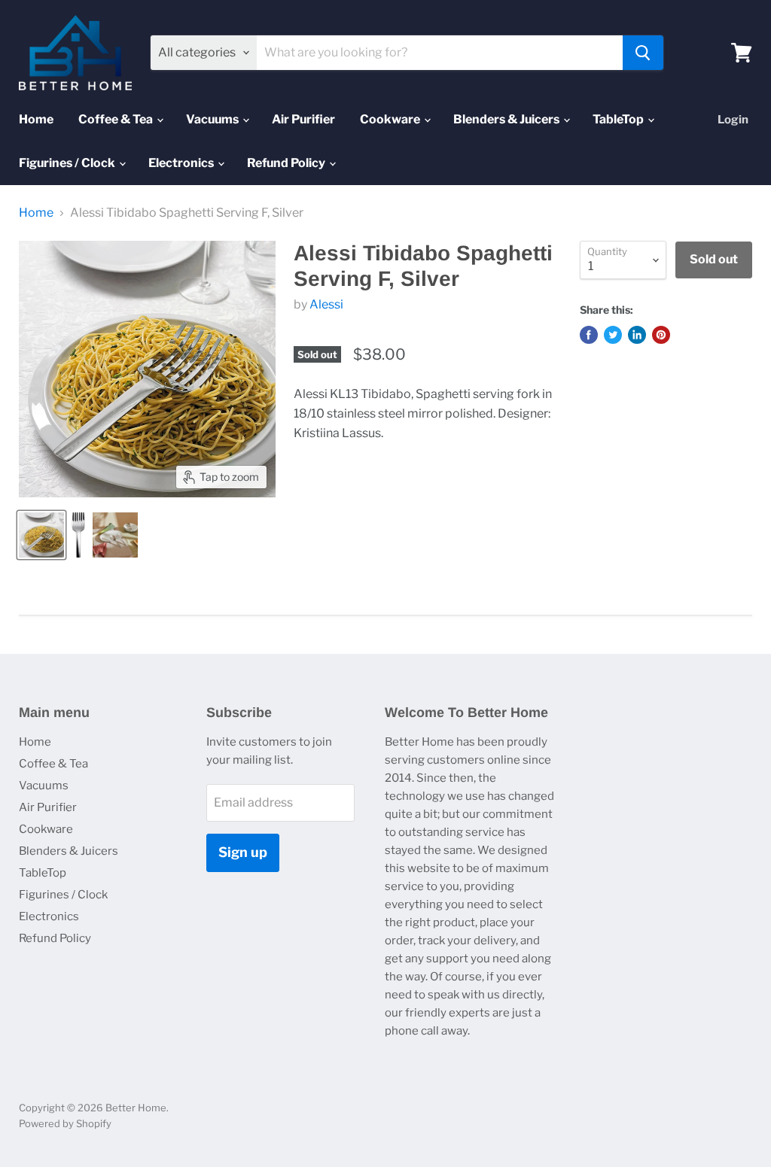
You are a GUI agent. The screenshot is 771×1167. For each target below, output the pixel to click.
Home (36, 119)
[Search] (643, 52)
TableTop (619, 119)
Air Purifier (303, 119)
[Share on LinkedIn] (637, 335)
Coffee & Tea (116, 119)
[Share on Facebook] (589, 335)
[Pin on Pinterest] (661, 335)
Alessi (326, 304)
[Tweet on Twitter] (613, 335)
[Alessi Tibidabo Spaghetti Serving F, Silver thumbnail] (41, 535)
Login (733, 119)
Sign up (242, 852)
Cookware (391, 119)
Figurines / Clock (68, 163)
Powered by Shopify (65, 1123)
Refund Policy (287, 163)
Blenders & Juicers (507, 119)
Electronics (182, 163)
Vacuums (213, 119)
